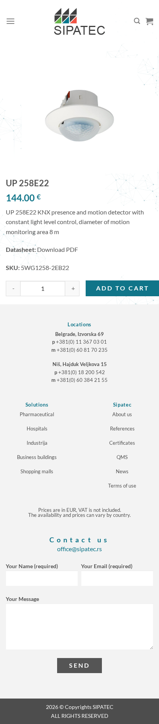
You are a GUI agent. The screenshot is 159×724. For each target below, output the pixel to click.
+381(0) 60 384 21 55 (82, 380)
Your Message (22, 599)
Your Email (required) (106, 566)
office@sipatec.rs (79, 548)
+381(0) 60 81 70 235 (82, 350)
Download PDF (57, 249)
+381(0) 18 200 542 (81, 372)
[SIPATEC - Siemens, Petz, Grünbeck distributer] (79, 21)
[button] (10, 21)
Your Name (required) (32, 566)
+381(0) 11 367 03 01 (81, 342)
